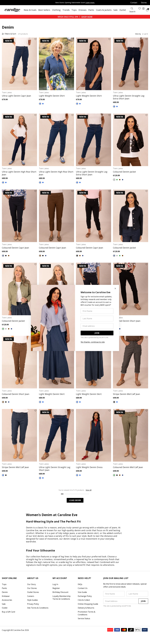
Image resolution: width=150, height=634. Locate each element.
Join (97, 333)
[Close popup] (115, 288)
